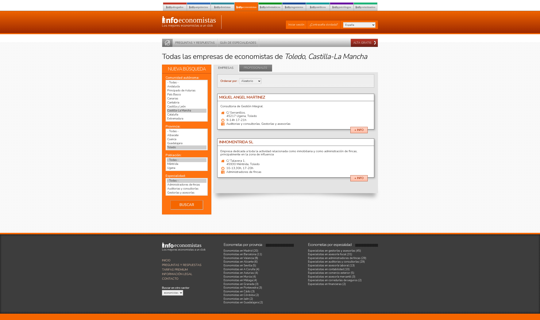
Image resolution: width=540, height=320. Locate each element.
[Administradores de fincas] (187, 185)
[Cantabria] (187, 103)
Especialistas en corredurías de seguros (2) (335, 280)
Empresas (226, 68)
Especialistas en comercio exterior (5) (331, 273)
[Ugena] (187, 168)
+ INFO (359, 130)
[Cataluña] (187, 115)
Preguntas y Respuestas (181, 265)
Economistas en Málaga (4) (240, 280)
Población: (173, 155)
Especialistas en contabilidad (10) (329, 269)
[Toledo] (187, 147)
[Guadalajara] (187, 143)
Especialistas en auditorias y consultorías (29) (336, 262)
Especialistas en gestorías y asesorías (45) (334, 251)
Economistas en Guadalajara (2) (243, 302)
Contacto (170, 279)
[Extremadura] (187, 119)
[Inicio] (167, 43)
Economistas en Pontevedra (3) (243, 288)
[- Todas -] (187, 83)
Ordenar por (229, 81)
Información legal (177, 274)
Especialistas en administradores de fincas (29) (337, 258)
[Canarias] (187, 99)
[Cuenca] (187, 139)
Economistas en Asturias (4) (241, 273)
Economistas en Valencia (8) (241, 258)
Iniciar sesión (296, 25)
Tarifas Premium (175, 270)
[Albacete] (187, 135)
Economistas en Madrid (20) (241, 251)
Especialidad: (175, 176)
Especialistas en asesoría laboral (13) (331, 265)
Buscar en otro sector (175, 288)
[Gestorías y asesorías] (187, 193)
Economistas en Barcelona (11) (243, 254)
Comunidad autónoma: (182, 77)
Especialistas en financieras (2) (327, 284)
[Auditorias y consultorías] (187, 189)
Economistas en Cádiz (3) (239, 291)
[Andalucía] (187, 87)
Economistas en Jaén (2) (238, 299)
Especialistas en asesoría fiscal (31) (330, 254)
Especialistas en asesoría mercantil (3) (331, 277)
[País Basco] (187, 95)
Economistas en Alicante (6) (241, 262)
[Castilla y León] (187, 107)
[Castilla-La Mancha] (187, 111)
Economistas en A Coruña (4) (241, 269)
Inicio (166, 260)
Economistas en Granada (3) (241, 284)
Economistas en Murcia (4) (240, 277)
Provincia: (173, 126)
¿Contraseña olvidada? (324, 25)
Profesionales (255, 68)
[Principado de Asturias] (187, 91)
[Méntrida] (187, 164)
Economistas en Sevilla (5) (240, 265)
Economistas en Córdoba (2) (241, 295)
